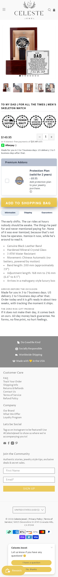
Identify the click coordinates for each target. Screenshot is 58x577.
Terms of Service (12, 395)
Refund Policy (10, 398)
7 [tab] (35, 76)
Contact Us (9, 391)
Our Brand (9, 410)
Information (10, 213)
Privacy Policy (35, 519)
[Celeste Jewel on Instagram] (12, 443)
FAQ (5, 378)
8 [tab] (38, 76)
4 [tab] (27, 76)
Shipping (28, 213)
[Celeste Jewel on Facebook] (8, 443)
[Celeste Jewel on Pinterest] (16, 443)
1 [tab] (20, 76)
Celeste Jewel (20, 519)
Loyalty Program (12, 417)
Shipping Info (10, 385)
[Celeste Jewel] (29, 10)
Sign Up (29, 488)
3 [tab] (25, 76)
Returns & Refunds (13, 388)
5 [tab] (30, 76)
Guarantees (47, 213)
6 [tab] (33, 76)
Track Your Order (12, 381)
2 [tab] (22, 76)
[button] (31, 191)
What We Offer (11, 414)
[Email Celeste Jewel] (4, 443)
